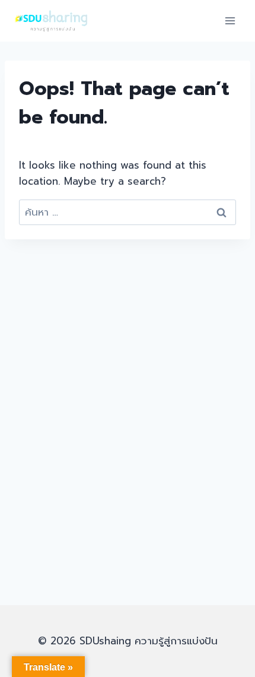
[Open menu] (230, 20)
